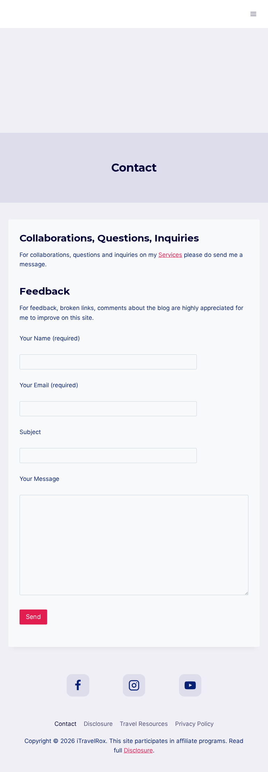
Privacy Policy (194, 723)
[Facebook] (78, 685)
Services (170, 254)
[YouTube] (190, 685)
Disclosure (98, 723)
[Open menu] (253, 13)
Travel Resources (144, 723)
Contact (65, 723)
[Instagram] (134, 685)
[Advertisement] (134, 80)
